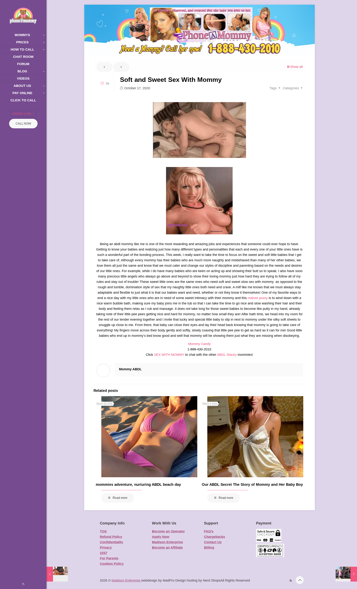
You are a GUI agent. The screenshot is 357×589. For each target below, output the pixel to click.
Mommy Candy (199, 344)
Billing (209, 547)
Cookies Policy (112, 564)
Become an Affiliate (167, 547)
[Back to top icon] (300, 580)
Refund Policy (111, 537)
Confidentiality (111, 542)
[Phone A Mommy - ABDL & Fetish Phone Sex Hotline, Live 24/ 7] (23, 16)
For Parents (109, 558)
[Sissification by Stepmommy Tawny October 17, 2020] (346, 574)
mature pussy (258, 298)
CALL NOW (23, 123)
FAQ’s (208, 531)
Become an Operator (168, 531)
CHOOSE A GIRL (21, 113)
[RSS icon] (23, 583)
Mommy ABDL (130, 369)
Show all (296, 67)
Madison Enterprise (167, 542)
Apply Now (160, 537)
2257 (103, 553)
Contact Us (213, 542)
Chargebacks (214, 537)
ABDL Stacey (227, 355)
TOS (103, 531)
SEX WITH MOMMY (169, 355)
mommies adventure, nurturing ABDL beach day (138, 484)
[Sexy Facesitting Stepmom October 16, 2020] (57, 574)
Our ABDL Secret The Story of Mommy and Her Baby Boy (252, 484)
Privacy (106, 547)
